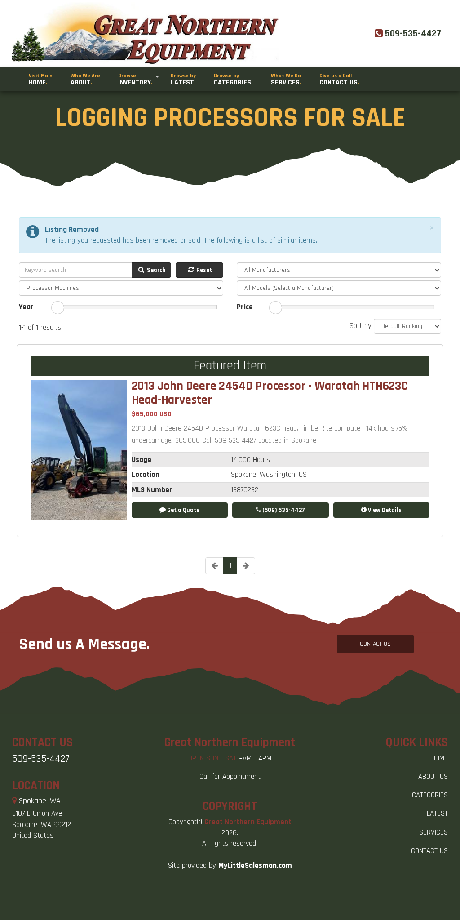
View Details (384, 510)
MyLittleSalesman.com (255, 866)
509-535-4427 (41, 758)
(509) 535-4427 (283, 510)
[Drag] (57, 307)
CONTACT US (375, 644)
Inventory (135, 79)
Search (155, 270)
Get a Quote (182, 510)
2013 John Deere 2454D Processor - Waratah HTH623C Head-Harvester (270, 393)
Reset (203, 270)
